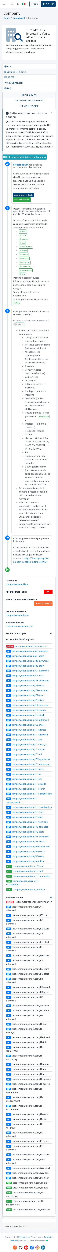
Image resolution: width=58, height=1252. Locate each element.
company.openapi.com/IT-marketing (28, 764)
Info (9, 66)
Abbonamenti (15, 82)
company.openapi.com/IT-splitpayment (22, 800)
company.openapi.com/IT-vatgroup (27, 821)
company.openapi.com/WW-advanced (28, 846)
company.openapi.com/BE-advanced (27, 660)
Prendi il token (20, 164)
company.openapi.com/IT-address (26, 729)
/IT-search (19, 324)
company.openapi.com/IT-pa (24, 773)
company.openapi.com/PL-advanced (27, 826)
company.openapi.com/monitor (27, 645)
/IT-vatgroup (24, 258)
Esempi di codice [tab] (29, 106)
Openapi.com (24, 1237)
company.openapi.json (17, 584)
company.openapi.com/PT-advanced (27, 836)
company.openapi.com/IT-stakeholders (29, 807)
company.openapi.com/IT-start (25, 811)
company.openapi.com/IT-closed (26, 749)
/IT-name (23, 235)
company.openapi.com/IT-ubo (24, 816)
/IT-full (16, 303)
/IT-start (23, 231)
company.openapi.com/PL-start (25, 831)
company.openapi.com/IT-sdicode (26, 783)
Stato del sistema (39, 1240)
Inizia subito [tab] (29, 95)
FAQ (9, 88)
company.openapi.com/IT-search (26, 788)
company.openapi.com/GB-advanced (28, 719)
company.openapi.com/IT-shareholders (29, 793)
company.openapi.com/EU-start (25, 700)
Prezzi (11, 77)
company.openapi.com (17, 615)
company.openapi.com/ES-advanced (27, 690)
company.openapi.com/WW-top (25, 856)
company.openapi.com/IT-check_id (27, 744)
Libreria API (19, 17)
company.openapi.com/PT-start (25, 841)
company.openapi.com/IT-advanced (27, 734)
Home (6, 17)
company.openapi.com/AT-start (25, 655)
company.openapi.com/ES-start (25, 695)
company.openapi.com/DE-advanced (27, 680)
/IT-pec (22, 243)
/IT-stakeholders (26, 270)
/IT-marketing (25, 266)
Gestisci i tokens (21, 199)
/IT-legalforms (44, 416)
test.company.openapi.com (19, 626)
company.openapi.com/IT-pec (24, 778)
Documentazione (16, 71)
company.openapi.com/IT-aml (24, 739)
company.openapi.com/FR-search (26, 709)
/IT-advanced (25, 262)
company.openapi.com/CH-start (25, 675)
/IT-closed (23, 250)
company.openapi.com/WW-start (26, 851)
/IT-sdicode (24, 254)
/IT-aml (22, 274)
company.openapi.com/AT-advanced (27, 650)
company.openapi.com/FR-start (25, 714)
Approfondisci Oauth (23, 195)
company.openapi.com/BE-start (25, 665)
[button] (12, 4)
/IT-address (24, 239)
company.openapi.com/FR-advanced (27, 705)
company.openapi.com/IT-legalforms (28, 759)
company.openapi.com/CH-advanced (28, 670)
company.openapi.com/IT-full (24, 754)
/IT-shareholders (26, 247)
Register (48, 4)
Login (34, 4)
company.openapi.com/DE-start (25, 685)
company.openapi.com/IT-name (25, 769)
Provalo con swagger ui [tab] (29, 100)
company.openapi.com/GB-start (25, 724)
